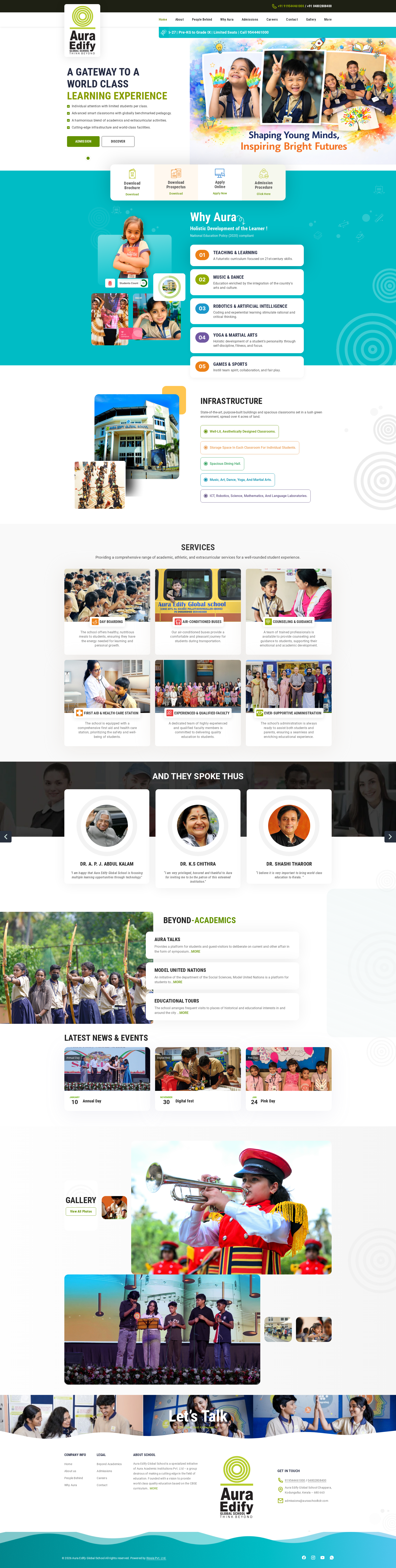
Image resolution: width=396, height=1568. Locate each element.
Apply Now (220, 193)
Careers (272, 19)
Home (163, 19)
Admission (83, 141)
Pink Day (268, 1100)
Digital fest (185, 1100)
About (179, 19)
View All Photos (81, 1211)
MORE (154, 1488)
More (328, 19)
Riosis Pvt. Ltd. (156, 1558)
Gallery (311, 19)
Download (132, 194)
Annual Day (92, 1100)
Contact (292, 19)
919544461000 (295, 1480)
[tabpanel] (198, 95)
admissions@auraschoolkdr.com (306, 1500)
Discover (118, 141)
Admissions (250, 19)
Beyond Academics (109, 1464)
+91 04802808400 (319, 6)
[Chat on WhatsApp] (331, 1558)
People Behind (202, 19)
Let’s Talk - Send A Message (196, 1427)
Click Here (264, 194)
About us (70, 1471)
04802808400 (317, 1480)
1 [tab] (88, 158)
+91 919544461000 (291, 6)
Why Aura (226, 19)
